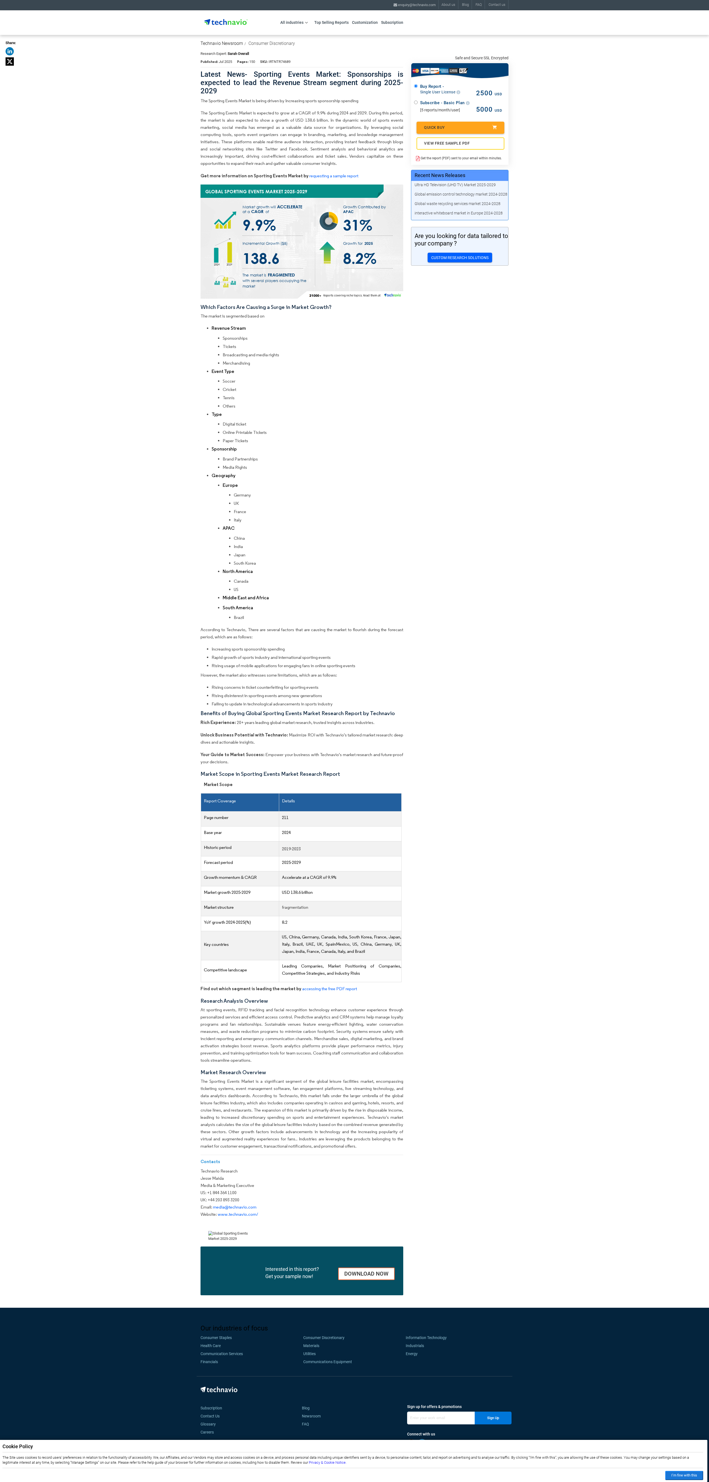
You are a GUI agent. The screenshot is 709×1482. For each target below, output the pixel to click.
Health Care (211, 1345)
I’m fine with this (684, 1475)
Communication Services (222, 1354)
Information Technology (426, 1337)
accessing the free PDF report (329, 988)
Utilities (309, 1354)
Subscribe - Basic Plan (443, 102)
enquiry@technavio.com (416, 5)
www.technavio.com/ (238, 1214)
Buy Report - (438, 89)
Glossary (208, 1424)
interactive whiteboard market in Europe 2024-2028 (459, 213)
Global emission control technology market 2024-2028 (461, 194)
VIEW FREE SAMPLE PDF (447, 143)
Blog (465, 4)
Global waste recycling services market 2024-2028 (457, 203)
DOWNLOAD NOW (366, 1273)
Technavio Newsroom (222, 43)
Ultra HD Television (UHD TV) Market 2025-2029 (455, 185)
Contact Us (210, 1416)
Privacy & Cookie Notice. (327, 1462)
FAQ (479, 4)
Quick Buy (434, 127)
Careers (207, 1432)
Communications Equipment (327, 1362)
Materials (311, 1345)
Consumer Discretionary (271, 43)
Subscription (392, 22)
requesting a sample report (333, 175)
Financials (209, 1362)
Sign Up (493, 1418)
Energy (412, 1354)
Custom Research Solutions (460, 257)
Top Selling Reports (331, 22)
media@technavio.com (234, 1207)
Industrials (415, 1345)
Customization (365, 22)
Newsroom (313, 1416)
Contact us (497, 4)
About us (448, 4)
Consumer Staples (216, 1337)
